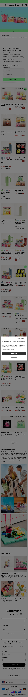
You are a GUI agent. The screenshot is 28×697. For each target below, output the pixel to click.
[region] (14, 348)
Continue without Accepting (21, 338)
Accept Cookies (14, 353)
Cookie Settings (14, 357)
